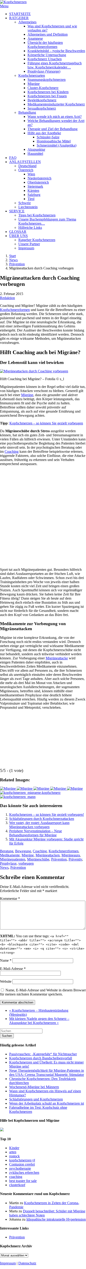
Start (12, 256)
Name (5, 960)
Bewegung (23, 851)
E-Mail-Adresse (13, 969)
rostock (14, 1156)
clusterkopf (17, 1185)
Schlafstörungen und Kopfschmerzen (36, 1099)
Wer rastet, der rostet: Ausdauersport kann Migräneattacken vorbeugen (39, 825)
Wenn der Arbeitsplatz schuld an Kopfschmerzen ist (46, 1103)
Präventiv (75, 859)
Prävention (17, 264)
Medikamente (10, 855)
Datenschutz (27, 1263)
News (13, 260)
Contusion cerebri (22, 1164)
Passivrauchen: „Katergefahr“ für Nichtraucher (43, 1054)
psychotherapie (20, 1168)
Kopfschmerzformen (15, 310)
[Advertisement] (43, 514)
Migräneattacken (48, 855)
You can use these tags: (42, 944)
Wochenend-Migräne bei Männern (34, 1087)
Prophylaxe (8, 863)
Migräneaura (70, 855)
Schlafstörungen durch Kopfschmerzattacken (41, 819)
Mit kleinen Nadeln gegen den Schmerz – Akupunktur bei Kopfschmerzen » (39, 1021)
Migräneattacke (57, 658)
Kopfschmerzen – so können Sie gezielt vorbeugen (46, 423)
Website (5, 981)
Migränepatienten (12, 859)
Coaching (12, 451)
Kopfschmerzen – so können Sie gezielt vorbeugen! (46, 814)
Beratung (6, 851)
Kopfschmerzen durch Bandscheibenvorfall (40, 1058)
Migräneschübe (38, 859)
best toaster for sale (23, 1181)
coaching (15, 1177)
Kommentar (10, 898)
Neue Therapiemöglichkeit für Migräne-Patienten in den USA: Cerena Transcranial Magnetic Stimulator (46, 1073)
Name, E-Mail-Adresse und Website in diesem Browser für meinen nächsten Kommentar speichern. (43, 992)
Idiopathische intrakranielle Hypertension (56, 1219)
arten (12, 1152)
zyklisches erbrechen (24, 1172)
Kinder (14, 1148)
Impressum (8, 1263)
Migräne (27, 395)
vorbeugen (26, 863)
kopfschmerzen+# (22, 1160)
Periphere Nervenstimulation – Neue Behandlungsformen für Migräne (35, 833)
